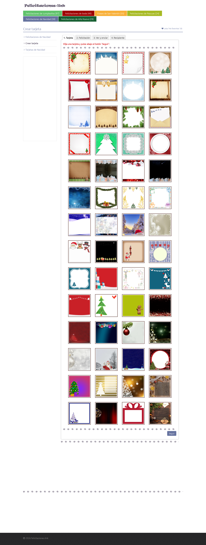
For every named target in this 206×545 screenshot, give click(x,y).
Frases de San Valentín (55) (110, 13)
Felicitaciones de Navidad (38, 36)
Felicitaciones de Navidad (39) (40, 18)
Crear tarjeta (32, 43)
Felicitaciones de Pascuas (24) (144, 13)
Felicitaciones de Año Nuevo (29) (77, 18)
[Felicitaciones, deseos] (45, 6)
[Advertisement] (40, 99)
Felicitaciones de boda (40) (78, 13)
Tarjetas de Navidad (35, 49)
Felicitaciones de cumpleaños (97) (42, 13)
